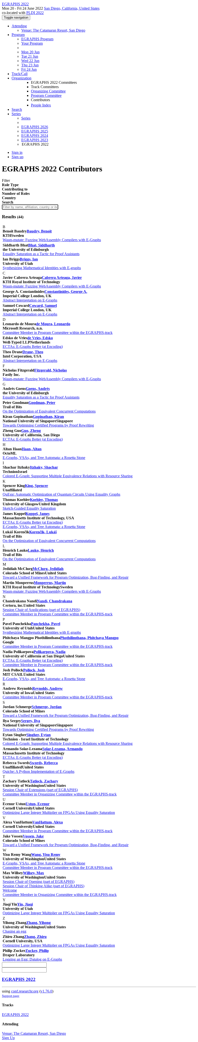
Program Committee (46, 95)
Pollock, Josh (34, 670)
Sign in (17, 152)
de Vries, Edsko (40, 338)
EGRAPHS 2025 (34, 131)
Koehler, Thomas (44, 500)
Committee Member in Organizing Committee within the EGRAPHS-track (60, 794)
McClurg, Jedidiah (48, 569)
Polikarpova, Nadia (49, 652)
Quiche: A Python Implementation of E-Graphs (38, 771)
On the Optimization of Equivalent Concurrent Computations (49, 411)
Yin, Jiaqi (25, 904)
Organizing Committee (48, 91)
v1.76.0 (46, 991)
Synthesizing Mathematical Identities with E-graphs (42, 268)
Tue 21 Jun (29, 56)
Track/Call (20, 74)
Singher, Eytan (38, 735)
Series (25, 118)
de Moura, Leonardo (53, 324)
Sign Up (8, 1038)
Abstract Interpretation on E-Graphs (30, 300)
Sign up (17, 157)
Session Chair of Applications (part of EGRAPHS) (41, 610)
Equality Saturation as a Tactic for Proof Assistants (41, 254)
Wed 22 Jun (30, 61)
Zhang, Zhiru (35, 937)
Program (18, 35)
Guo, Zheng (31, 431)
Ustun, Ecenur (38, 804)
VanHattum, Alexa (47, 822)
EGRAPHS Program (37, 39)
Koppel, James (38, 514)
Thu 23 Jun (30, 65)
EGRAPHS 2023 (34, 140)
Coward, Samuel (43, 305)
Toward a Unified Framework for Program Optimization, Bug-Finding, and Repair (65, 577)
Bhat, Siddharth (41, 245)
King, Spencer (36, 486)
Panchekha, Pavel (45, 624)
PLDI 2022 (35, 13)
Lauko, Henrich (41, 550)
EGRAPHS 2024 (34, 136)
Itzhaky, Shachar (44, 467)
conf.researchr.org (24, 991)
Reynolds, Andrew (47, 688)
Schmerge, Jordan (47, 707)
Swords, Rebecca (44, 763)
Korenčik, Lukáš (43, 532)
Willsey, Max (33, 873)
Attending (19, 26)
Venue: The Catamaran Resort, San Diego (53, 30)
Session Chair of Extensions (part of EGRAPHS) (40, 790)
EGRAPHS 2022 (18, 979)
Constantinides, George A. (65, 291)
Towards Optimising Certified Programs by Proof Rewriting (48, 425)
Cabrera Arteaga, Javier (62, 277)
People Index (41, 105)
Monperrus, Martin (50, 583)
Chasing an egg (14, 931)
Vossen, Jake (33, 836)
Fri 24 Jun (29, 69)
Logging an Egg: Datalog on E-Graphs (32, 959)
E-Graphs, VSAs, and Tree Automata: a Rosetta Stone (44, 458)
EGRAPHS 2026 (34, 127)
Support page (10, 996)
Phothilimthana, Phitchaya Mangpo (89, 638)
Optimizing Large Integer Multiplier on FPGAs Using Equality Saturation (59, 812)
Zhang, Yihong (38, 923)
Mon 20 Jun (30, 52)
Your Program (32, 43)
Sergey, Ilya (30, 721)
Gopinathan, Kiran (48, 417)
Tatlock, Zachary (44, 781)
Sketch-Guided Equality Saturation (29, 508)
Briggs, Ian (29, 259)
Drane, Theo (32, 352)
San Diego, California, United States (71, 8)
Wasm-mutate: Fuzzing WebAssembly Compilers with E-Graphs (52, 240)
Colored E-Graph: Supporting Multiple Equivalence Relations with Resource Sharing (68, 476)
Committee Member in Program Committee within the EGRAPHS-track (58, 333)
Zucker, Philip (37, 951)
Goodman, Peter (41, 403)
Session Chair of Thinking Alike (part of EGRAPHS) (43, 886)
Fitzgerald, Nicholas (50, 370)
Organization (21, 78)
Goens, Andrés (38, 389)
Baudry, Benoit (39, 231)
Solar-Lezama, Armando (62, 749)
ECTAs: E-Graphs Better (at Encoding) (33, 347)
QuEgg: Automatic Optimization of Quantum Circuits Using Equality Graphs (61, 494)
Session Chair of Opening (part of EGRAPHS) (38, 882)
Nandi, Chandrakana (54, 601)
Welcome (10, 890)
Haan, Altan (32, 449)
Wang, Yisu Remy (45, 854)
